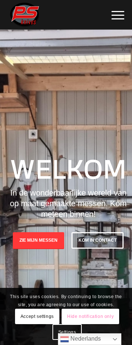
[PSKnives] (55, 14)
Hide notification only (90, 316)
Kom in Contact (97, 240)
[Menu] (112, 15)
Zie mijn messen (38, 240)
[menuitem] (112, 15)
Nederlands (85, 338)
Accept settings (37, 316)
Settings (67, 332)
